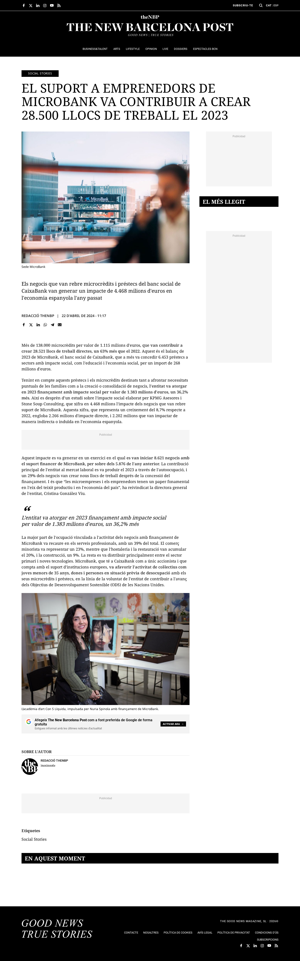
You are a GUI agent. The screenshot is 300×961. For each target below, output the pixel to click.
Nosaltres (151, 932)
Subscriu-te (243, 5)
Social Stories (40, 73)
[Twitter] (31, 324)
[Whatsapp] (45, 324)
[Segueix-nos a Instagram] (45, 5)
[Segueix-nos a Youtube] (52, 5)
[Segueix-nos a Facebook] (24, 5)
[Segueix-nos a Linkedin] (38, 5)
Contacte (131, 932)
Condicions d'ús (266, 932)
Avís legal (204, 932)
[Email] (59, 324)
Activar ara (171, 724)
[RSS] (59, 5)
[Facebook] (24, 324)
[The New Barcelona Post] (57, 929)
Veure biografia (48, 765)
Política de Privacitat (233, 932)
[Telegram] (52, 324)
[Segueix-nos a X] (31, 5)
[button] (261, 5)
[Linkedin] (38, 324)
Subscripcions (267, 939)
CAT (268, 5)
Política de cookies (178, 932)
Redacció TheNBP (38, 315)
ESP (275, 5)
